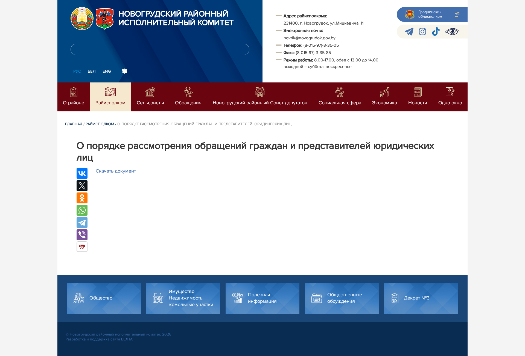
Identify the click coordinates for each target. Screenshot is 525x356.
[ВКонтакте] (82, 173)
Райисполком (100, 124)
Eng (107, 71)
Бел (92, 71)
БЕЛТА (127, 339)
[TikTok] (435, 31)
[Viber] (82, 234)
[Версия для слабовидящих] (452, 31)
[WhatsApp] (82, 210)
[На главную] (82, 18)
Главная (73, 124)
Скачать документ (116, 171)
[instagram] (422, 31)
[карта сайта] (124, 71)
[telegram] (409, 31)
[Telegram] (82, 222)
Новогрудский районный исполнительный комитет (176, 18)
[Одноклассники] (82, 197)
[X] (82, 185)
